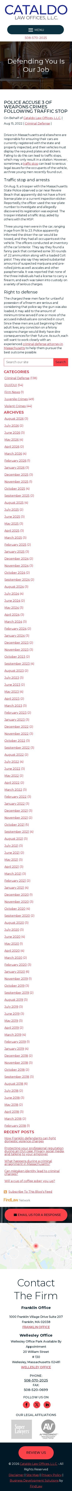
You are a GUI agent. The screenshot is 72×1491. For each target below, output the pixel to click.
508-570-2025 (36, 38)
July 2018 (11, 1091)
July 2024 (11, 593)
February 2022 (15, 796)
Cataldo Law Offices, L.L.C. (42, 118)
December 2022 (16, 726)
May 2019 (11, 1020)
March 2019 (12, 1034)
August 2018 (13, 1084)
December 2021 (16, 810)
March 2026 (13, 453)
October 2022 (14, 740)
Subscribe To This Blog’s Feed (30, 1191)
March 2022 (13, 789)
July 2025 (11, 509)
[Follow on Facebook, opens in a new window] (26, 1404)
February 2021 (15, 880)
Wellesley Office (36, 1367)
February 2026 (15, 460)
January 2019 (14, 1048)
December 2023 (16, 642)
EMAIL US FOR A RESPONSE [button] (39, 1215)
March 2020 (13, 957)
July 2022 (11, 761)
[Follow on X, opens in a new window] (36, 1404)
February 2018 (15, 1126)
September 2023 (17, 663)
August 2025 (14, 502)
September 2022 (17, 747)
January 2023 (14, 719)
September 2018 (16, 1077)
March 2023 (13, 705)
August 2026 (14, 418)
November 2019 (16, 978)
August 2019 (13, 999)
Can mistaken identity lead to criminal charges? (32, 1172)
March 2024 (13, 621)
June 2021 (12, 852)
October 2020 (14, 908)
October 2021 (14, 824)
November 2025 (16, 481)
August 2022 (14, 754)
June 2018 (12, 1098)
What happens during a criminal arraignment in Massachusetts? (28, 1162)
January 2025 (14, 551)
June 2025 (12, 516)
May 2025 (11, 523)
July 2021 (11, 845)
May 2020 (11, 943)
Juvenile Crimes (16, 399)
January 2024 (14, 635)
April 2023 (12, 698)
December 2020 (16, 894)
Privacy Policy (51, 1475)
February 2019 (15, 1041)
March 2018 (13, 1119)
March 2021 (12, 873)
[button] (35, 29)
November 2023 (16, 649)
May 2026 (11, 439)
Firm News (12, 392)
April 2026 (11, 446)
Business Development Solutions (34, 1480)
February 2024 (15, 628)
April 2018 (11, 1112)
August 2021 (13, 838)
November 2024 (16, 565)
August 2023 (14, 670)
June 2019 (12, 1013)
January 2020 (14, 971)
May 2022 (11, 775)
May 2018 (11, 1105)
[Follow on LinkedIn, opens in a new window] (47, 1404)
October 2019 (14, 985)
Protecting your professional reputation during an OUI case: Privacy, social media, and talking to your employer (34, 1151)
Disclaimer (16, 1475)
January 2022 (14, 803)
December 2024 (16, 558)
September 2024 (17, 579)
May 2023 (11, 691)
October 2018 (14, 1070)
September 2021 (16, 831)
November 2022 (16, 733)
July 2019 (11, 1006)
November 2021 (16, 817)
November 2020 (16, 901)
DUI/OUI (10, 385)
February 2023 (15, 712)
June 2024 (12, 600)
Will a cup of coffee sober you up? (29, 1181)
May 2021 (11, 859)
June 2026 (12, 432)
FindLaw (36, 1486)
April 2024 (12, 614)
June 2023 (12, 684)
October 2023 (14, 656)
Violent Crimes (15, 406)
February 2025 (15, 544)
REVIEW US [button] (36, 1453)
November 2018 (16, 1062)
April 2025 (11, 530)
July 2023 (11, 677)
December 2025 (16, 474)
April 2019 (11, 1027)
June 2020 (12, 936)
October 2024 (14, 572)
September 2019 (16, 992)
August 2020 (14, 922)
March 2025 (13, 537)
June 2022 (12, 768)
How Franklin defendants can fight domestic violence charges (30, 1140)
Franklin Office (36, 1327)
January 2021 (14, 887)
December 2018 (16, 1055)
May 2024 (11, 607)
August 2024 (14, 586)
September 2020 (17, 915)
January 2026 (14, 467)
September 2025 (17, 495)
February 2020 (15, 964)
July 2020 (11, 929)
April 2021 (11, 866)
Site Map (32, 1475)
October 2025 (14, 488)
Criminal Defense (37, 123)
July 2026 (11, 425)
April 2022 (12, 782)
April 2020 (12, 950)
